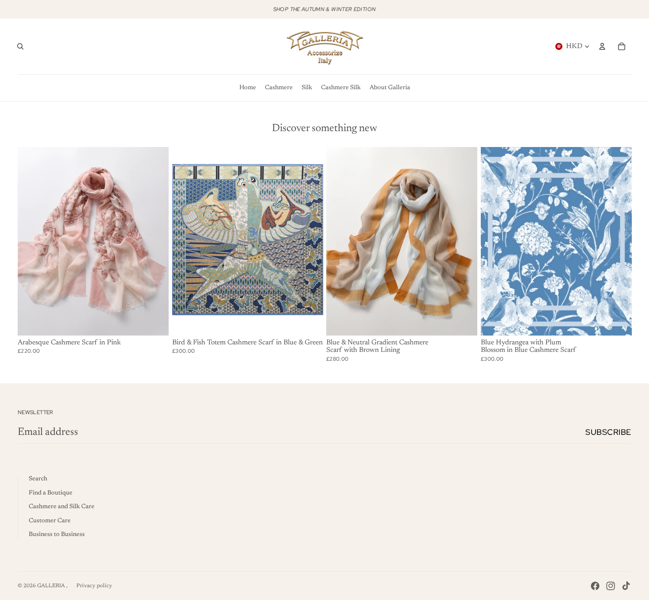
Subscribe (608, 432)
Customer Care (50, 521)
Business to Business (57, 535)
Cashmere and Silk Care (61, 507)
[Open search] (20, 46)
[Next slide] (155, 241)
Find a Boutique (50, 493)
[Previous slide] (31, 241)
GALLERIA (51, 586)
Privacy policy (94, 586)
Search (38, 479)
